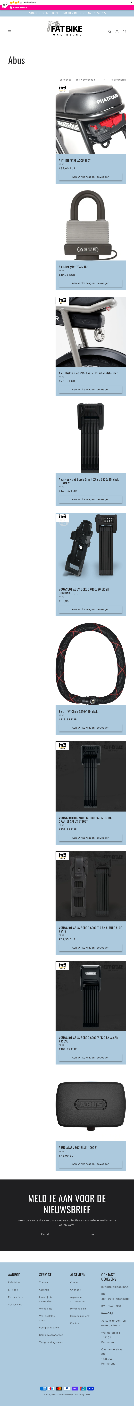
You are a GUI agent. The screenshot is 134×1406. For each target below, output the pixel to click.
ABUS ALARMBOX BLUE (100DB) (78, 1147)
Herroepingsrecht (80, 1316)
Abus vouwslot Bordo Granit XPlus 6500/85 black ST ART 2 (89, 481)
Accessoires (15, 1304)
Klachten (75, 1323)
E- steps (13, 1289)
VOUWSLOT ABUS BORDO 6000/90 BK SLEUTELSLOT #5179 (90, 929)
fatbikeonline (57, 1395)
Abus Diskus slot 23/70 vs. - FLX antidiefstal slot (88, 373)
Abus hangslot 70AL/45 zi (74, 266)
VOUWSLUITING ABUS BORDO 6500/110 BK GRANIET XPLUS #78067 (85, 819)
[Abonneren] (92, 1234)
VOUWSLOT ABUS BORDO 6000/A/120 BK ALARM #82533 (88, 1039)
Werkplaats (45, 1308)
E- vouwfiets (15, 1297)
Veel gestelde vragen (47, 1318)
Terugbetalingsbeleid (51, 1342)
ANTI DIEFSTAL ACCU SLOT (75, 160)
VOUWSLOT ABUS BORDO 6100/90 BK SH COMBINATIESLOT (84, 591)
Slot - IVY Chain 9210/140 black (78, 711)
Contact (74, 1282)
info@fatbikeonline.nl (115, 1286)
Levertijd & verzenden (45, 1299)
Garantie (44, 1289)
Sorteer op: (66, 79)
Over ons (75, 1289)
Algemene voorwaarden (77, 1299)
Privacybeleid (78, 1308)
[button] (9, 31)
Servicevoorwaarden (51, 1334)
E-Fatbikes (14, 1282)
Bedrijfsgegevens (49, 1327)
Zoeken (43, 1282)
